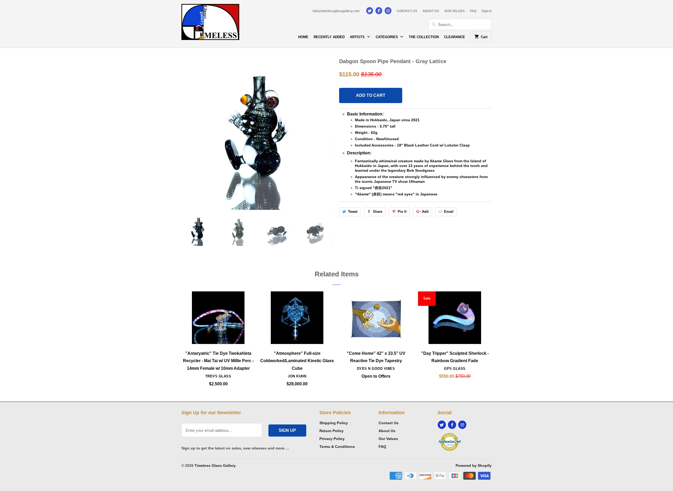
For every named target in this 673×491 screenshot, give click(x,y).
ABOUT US (430, 11)
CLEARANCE (454, 37)
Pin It (402, 212)
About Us (387, 431)
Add (425, 212)
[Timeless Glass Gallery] (210, 24)
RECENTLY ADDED (329, 37)
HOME (303, 37)
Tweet (352, 212)
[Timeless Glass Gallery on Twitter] (369, 10)
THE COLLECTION (424, 37)
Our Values (388, 439)
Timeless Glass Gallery (215, 465)
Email (448, 212)
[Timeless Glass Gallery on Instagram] (388, 10)
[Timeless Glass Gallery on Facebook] (378, 10)
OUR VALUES (454, 11)
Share (377, 212)
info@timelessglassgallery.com (336, 11)
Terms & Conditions (337, 446)
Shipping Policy (333, 423)
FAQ (473, 11)
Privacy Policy (332, 439)
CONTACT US (407, 11)
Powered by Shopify (474, 465)
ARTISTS (358, 37)
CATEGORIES (387, 37)
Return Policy (331, 431)
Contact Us (389, 423)
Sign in (487, 11)
